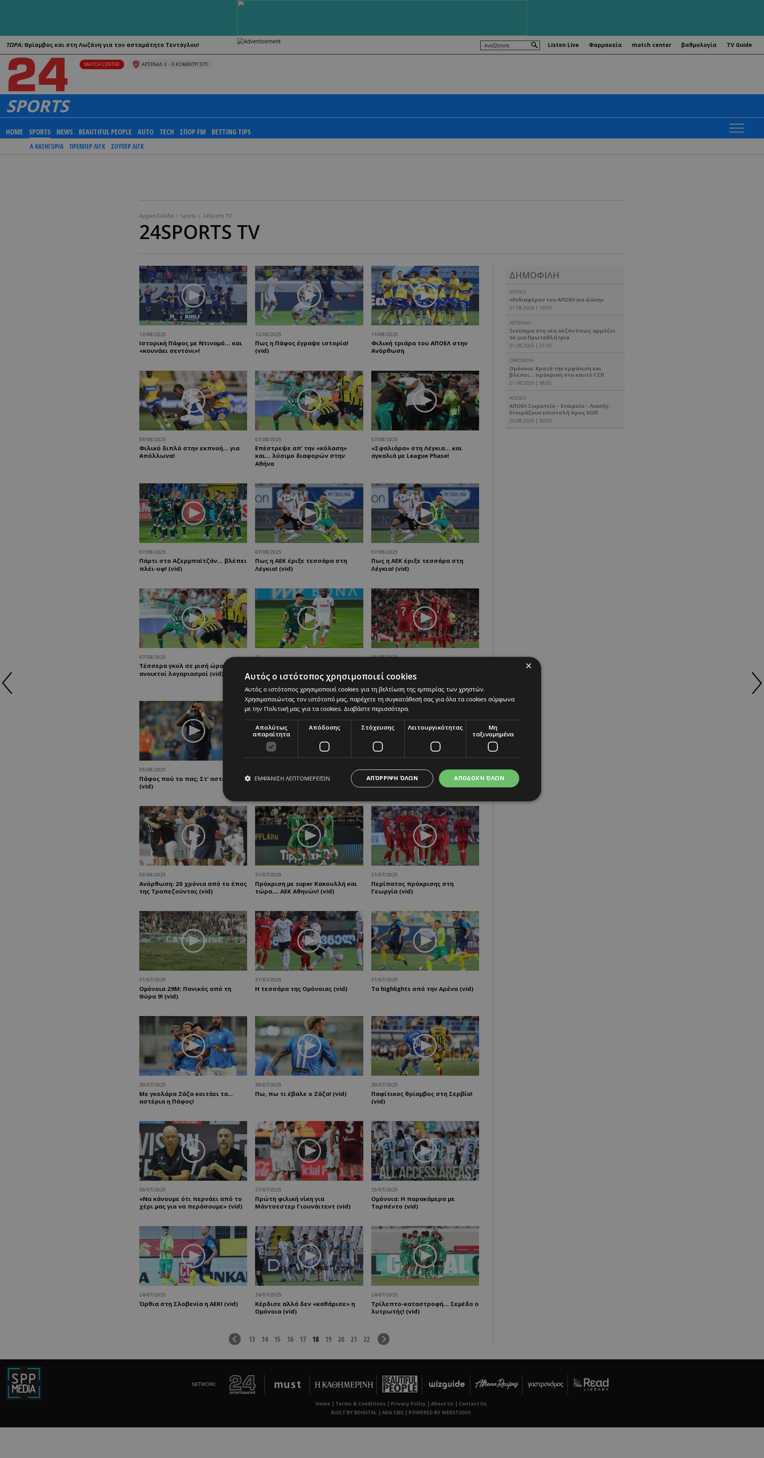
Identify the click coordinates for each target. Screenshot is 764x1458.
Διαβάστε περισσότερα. (376, 709)
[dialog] (382, 729)
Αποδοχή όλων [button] (479, 778)
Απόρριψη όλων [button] (392, 778)
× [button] (528, 666)
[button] (287, 778)
